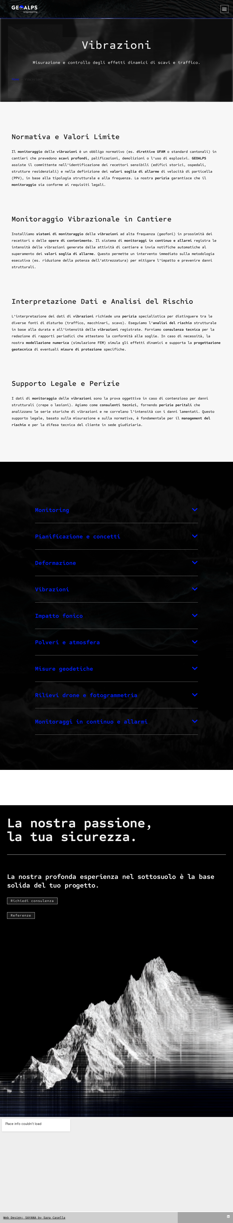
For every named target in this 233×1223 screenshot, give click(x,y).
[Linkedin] (228, 1216)
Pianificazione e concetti (77, 536)
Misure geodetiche (64, 668)
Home (15, 79)
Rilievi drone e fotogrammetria (86, 695)
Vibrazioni (52, 589)
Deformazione (55, 562)
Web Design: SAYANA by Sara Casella (34, 1217)
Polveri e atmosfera (67, 642)
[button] (224, 9)
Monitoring (52, 510)
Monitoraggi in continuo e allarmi (91, 721)
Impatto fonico (59, 615)
